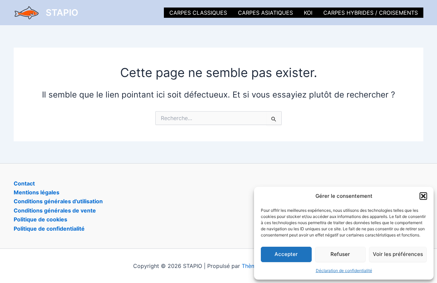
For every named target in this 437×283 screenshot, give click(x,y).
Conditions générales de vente (55, 210)
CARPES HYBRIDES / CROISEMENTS (370, 12)
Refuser (340, 254)
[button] (423, 196)
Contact (24, 183)
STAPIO (62, 12)
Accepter (286, 254)
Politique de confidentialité (49, 228)
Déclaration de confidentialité (344, 270)
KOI (308, 12)
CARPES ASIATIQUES (265, 12)
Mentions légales (36, 192)
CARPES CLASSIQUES (198, 12)
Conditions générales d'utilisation (58, 201)
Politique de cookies (40, 219)
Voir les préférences (398, 254)
